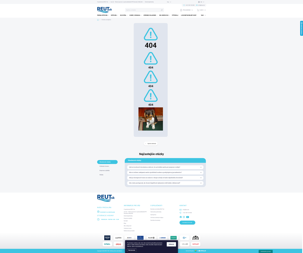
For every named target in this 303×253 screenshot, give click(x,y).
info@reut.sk (186, 209)
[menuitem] (103, 15)
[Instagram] (184, 217)
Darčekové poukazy (155, 220)
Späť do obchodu (152, 143)
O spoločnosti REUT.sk (102, 2)
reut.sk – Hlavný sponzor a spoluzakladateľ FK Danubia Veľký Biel (126, 2)
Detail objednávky (149, 2)
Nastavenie (131, 250)
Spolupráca (153, 214)
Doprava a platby (128, 218)
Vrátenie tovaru (128, 228)
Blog (125, 223)
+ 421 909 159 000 (187, 212)
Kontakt (126, 220)
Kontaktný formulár (187, 222)
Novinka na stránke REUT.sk (157, 209)
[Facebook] (181, 217)
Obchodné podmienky (155, 211)
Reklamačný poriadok (129, 230)
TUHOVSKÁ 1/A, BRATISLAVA (107, 212)
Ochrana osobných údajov (156, 217)
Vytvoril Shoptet (190, 250)
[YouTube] (187, 217)
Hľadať (161, 10)
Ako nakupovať (127, 225)
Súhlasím (171, 244)
